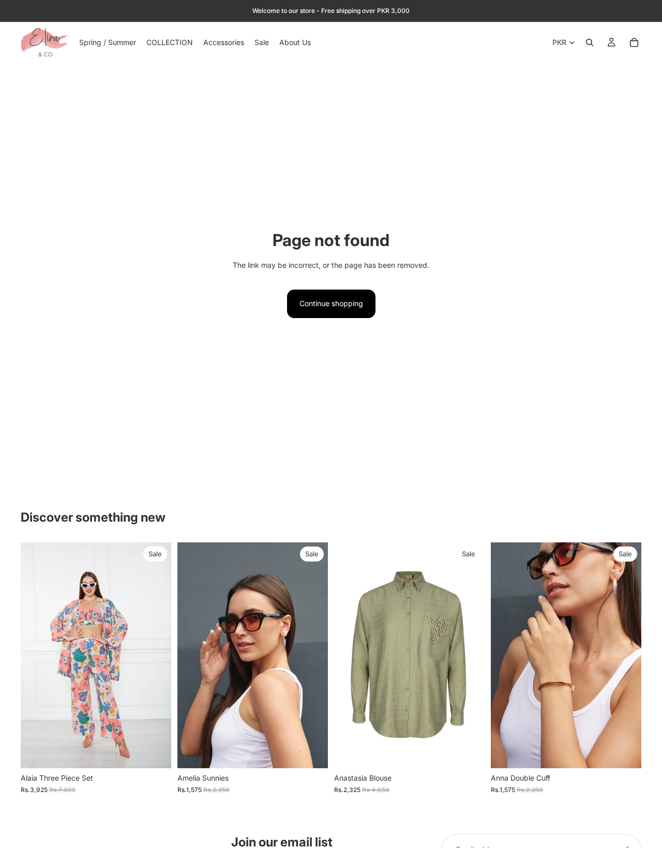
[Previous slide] (36, 655)
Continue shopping (331, 303)
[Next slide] (155, 655)
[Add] (312, 752)
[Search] (589, 42)
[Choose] (155, 752)
